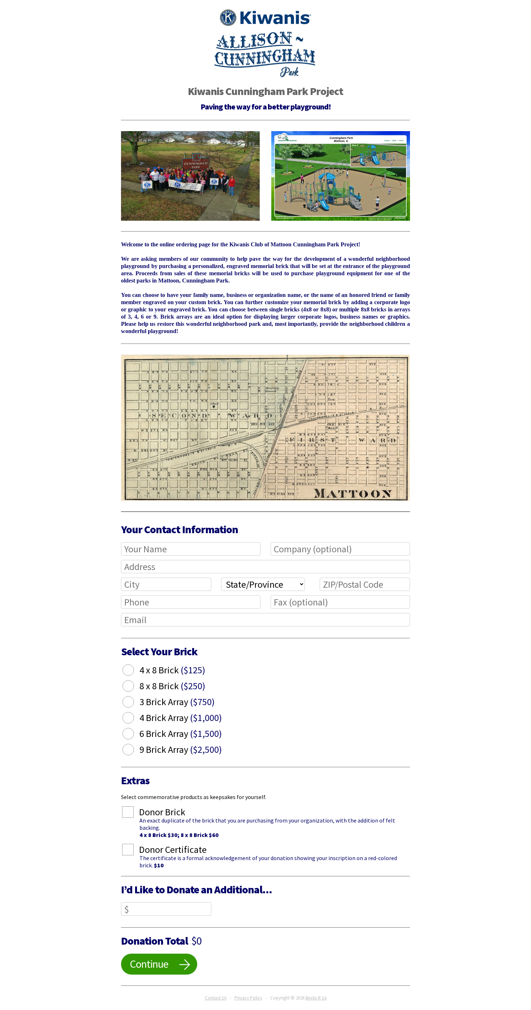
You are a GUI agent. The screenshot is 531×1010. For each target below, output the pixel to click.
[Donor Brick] (133, 813)
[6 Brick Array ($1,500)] (134, 734)
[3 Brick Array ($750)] (134, 703)
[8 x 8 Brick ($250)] (134, 687)
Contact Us (215, 998)
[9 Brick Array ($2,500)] (134, 750)
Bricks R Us (316, 998)
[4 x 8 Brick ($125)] (134, 671)
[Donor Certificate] (133, 850)
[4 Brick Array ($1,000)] (134, 718)
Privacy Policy (248, 998)
